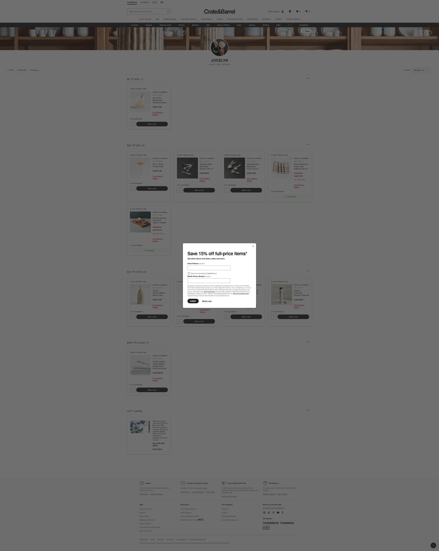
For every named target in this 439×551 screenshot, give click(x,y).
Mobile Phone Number (198, 276)
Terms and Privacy (209, 291)
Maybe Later (207, 301)
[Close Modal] (253, 246)
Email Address (195, 263)
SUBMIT (193, 301)
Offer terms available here (241, 293)
